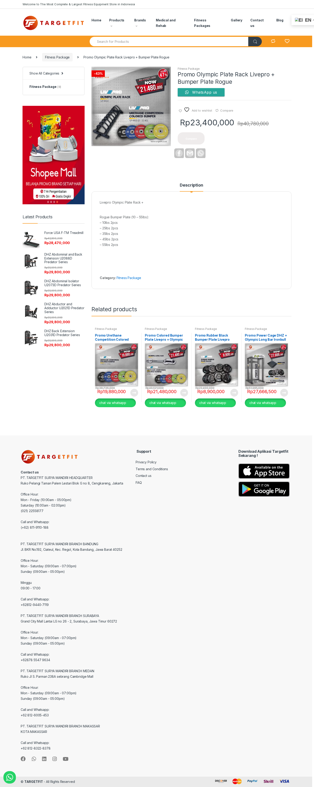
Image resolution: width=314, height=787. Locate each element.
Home (96, 20)
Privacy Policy (146, 462)
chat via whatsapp (112, 403)
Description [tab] (191, 185)
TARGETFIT (33, 782)
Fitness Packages (202, 23)
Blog (279, 20)
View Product (134, 393)
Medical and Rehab (165, 23)
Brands (140, 20)
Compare (226, 110)
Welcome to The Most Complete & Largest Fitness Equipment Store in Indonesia (79, 4)
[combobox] (169, 41)
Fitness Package (57, 57)
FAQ (139, 482)
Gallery (236, 20)
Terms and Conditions (152, 469)
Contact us (257, 23)
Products (116, 20)
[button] (165, 72)
